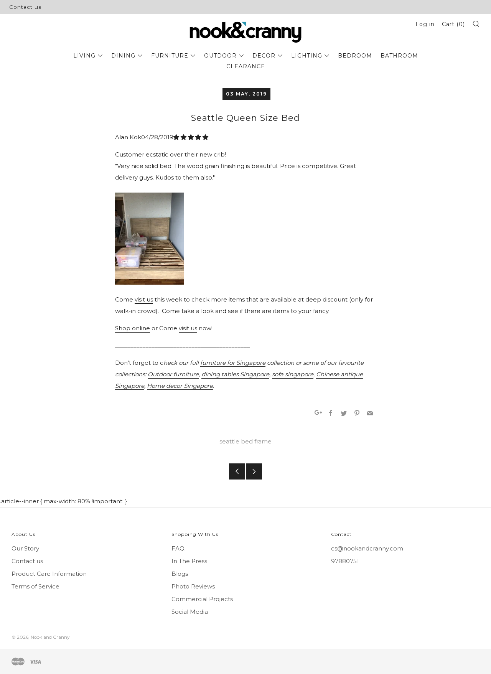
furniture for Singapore (232, 362)
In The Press (189, 561)
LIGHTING (306, 55)
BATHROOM (399, 55)
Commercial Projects (202, 599)
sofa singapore (292, 374)
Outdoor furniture (173, 374)
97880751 (345, 561)
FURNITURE (169, 55)
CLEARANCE (245, 66)
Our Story (25, 548)
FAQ (178, 548)
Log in (425, 24)
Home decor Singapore (180, 385)
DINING (123, 55)
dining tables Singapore (235, 374)
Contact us (25, 7)
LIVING (84, 55)
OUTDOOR (220, 55)
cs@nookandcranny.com (367, 548)
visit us (144, 299)
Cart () (453, 24)
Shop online (132, 328)
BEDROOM (355, 55)
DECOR (263, 55)
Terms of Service (35, 586)
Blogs (179, 573)
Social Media (189, 611)
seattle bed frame (245, 441)
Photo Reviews (193, 586)
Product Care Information (49, 573)
